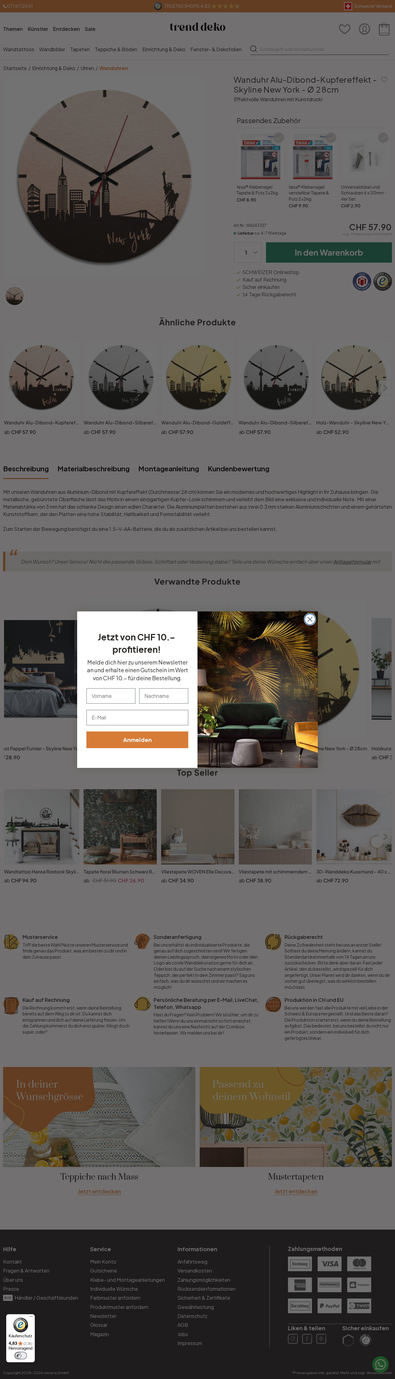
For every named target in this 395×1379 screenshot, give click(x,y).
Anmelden (137, 739)
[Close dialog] (310, 619)
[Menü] (31, 1318)
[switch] (21, 1355)
